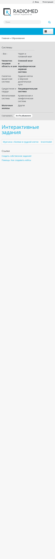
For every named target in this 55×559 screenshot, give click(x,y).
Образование (18, 38)
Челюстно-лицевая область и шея (9, 63)
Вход (37, 2)
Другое (21, 105)
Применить (49, 22)
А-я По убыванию (23, 116)
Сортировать (7, 116)
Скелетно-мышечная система (7, 79)
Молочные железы (7, 107)
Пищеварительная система (26, 90)
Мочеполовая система (8, 97)
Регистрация (48, 2)
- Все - (5, 53)
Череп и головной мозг (25, 55)
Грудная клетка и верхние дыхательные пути (25, 80)
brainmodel (46, 142)
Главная (5, 38)
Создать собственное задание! (16, 156)
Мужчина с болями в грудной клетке (20, 142)
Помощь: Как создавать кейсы (16, 160)
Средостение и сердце (9, 90)
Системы (7, 47)
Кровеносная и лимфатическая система (25, 98)
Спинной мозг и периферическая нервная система (26, 66)
